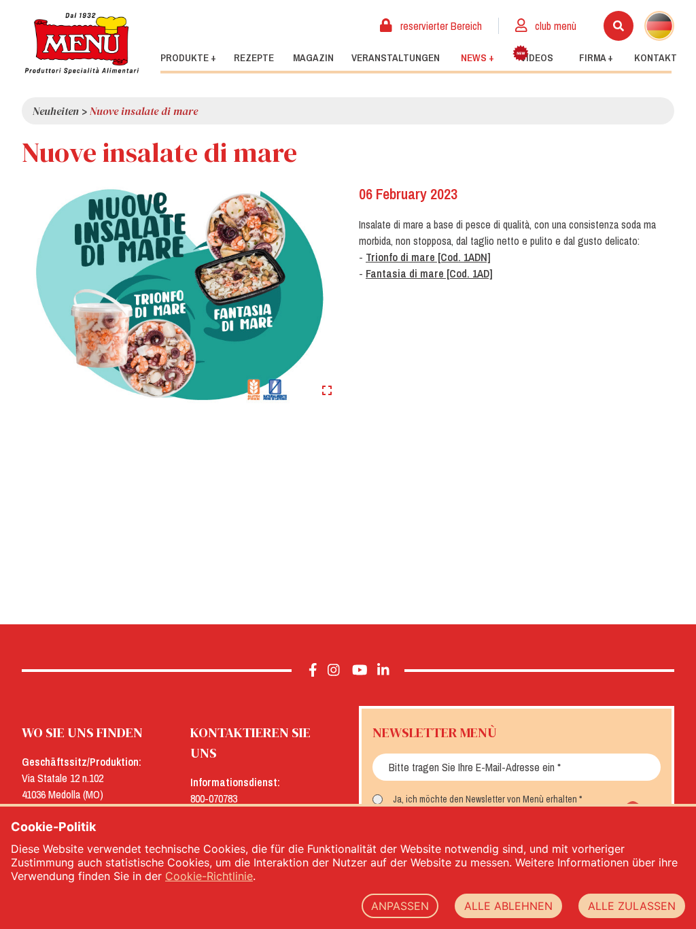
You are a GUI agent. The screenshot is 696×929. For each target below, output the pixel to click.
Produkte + (188, 58)
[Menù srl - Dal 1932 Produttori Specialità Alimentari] (81, 43)
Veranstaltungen (395, 58)
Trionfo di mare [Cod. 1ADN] (428, 257)
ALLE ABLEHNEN (508, 906)
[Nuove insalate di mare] (179, 294)
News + (477, 58)
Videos (537, 58)
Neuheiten (56, 110)
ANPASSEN (400, 906)
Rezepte (254, 58)
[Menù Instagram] (333, 670)
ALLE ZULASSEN (632, 906)
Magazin (313, 58)
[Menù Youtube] (360, 670)
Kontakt (655, 58)
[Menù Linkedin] (382, 670)
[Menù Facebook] (313, 670)
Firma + (596, 58)
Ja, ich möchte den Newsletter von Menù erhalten (485, 799)
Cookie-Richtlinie (209, 876)
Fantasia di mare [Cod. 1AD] (429, 273)
